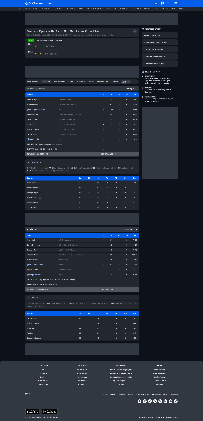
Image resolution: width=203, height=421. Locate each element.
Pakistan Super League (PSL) (121, 377)
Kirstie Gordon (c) (56, 279)
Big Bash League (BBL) (121, 381)
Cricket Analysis (160, 381)
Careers (130, 394)
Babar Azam (82, 377)
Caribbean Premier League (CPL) (121, 373)
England (43, 377)
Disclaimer (174, 394)
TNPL (81, 9)
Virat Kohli (82, 381)
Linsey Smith (32, 134)
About (105, 394)
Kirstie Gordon (34, 197)
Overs (70, 82)
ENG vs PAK (71, 9)
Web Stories (136, 9)
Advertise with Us (142, 394)
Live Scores (25, 9)
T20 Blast (120, 384)
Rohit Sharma (82, 373)
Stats (91, 82)
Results (115, 82)
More (180, 9)
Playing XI (81, 82)
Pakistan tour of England (153, 49)
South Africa (43, 384)
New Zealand (43, 381)
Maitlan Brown (33, 129)
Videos (147, 9)
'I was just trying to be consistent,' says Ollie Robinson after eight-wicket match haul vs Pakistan (158, 80)
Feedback (122, 394)
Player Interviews (159, 373)
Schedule (164, 9)
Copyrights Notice (172, 417)
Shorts (127, 82)
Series (155, 9)
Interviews (123, 9)
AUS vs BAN (58, 9)
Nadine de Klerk (33, 188)
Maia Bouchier (32, 104)
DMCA (165, 394)
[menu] (176, 3)
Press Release (159, 370)
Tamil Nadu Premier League (154, 56)
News (35, 9)
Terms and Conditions (146, 417)
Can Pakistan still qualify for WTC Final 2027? (158, 91)
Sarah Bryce (31, 245)
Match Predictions (95, 9)
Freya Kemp (31, 124)
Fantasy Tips (111, 9)
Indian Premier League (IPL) (121, 370)
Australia (43, 373)
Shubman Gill (82, 370)
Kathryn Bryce (32, 193)
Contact (113, 394)
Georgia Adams (36, 109)
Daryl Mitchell (82, 384)
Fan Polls (159, 384)
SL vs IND (45, 9)
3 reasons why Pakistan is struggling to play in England (159, 100)
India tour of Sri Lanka (153, 35)
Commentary (32, 82)
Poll (173, 9)
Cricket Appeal (159, 377)
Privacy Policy (159, 417)
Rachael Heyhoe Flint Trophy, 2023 (39, 35)
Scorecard (46, 82)
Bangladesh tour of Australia (155, 42)
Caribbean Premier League (154, 63)
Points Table (59, 82)
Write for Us (156, 394)
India (43, 370)
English (49, 3)
